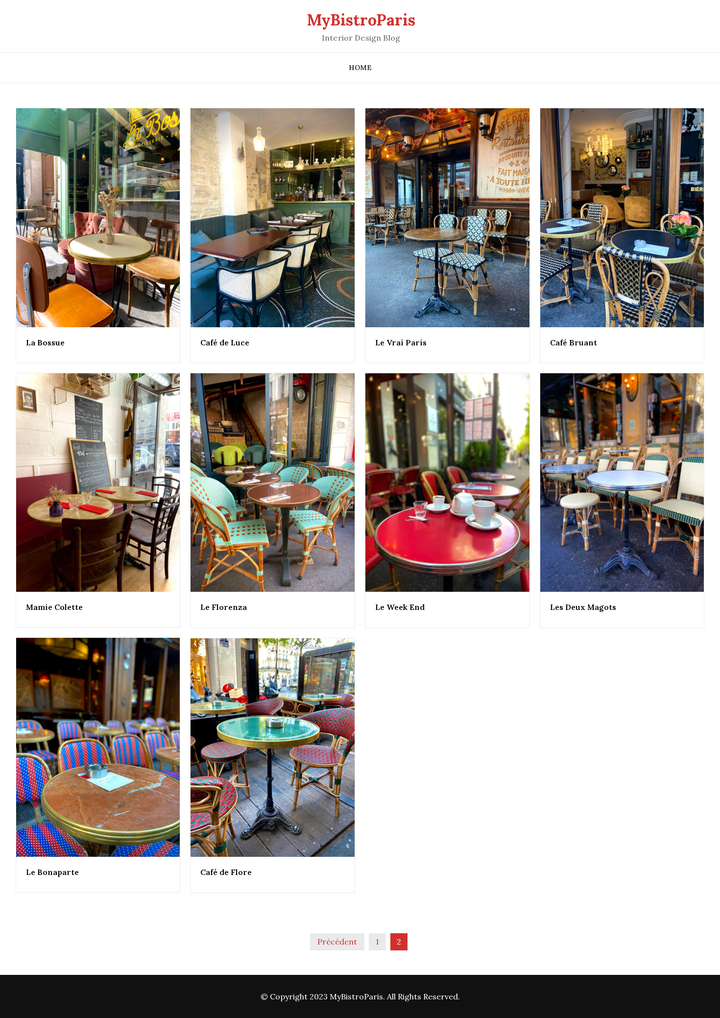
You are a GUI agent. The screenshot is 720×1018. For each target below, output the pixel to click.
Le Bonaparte (52, 872)
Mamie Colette (54, 607)
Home (360, 67)
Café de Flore (226, 872)
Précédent (337, 941)
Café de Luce (224, 342)
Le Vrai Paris (401, 342)
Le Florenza (223, 607)
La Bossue (45, 342)
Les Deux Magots (583, 607)
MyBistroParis (361, 20)
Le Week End (400, 607)
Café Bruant (573, 342)
